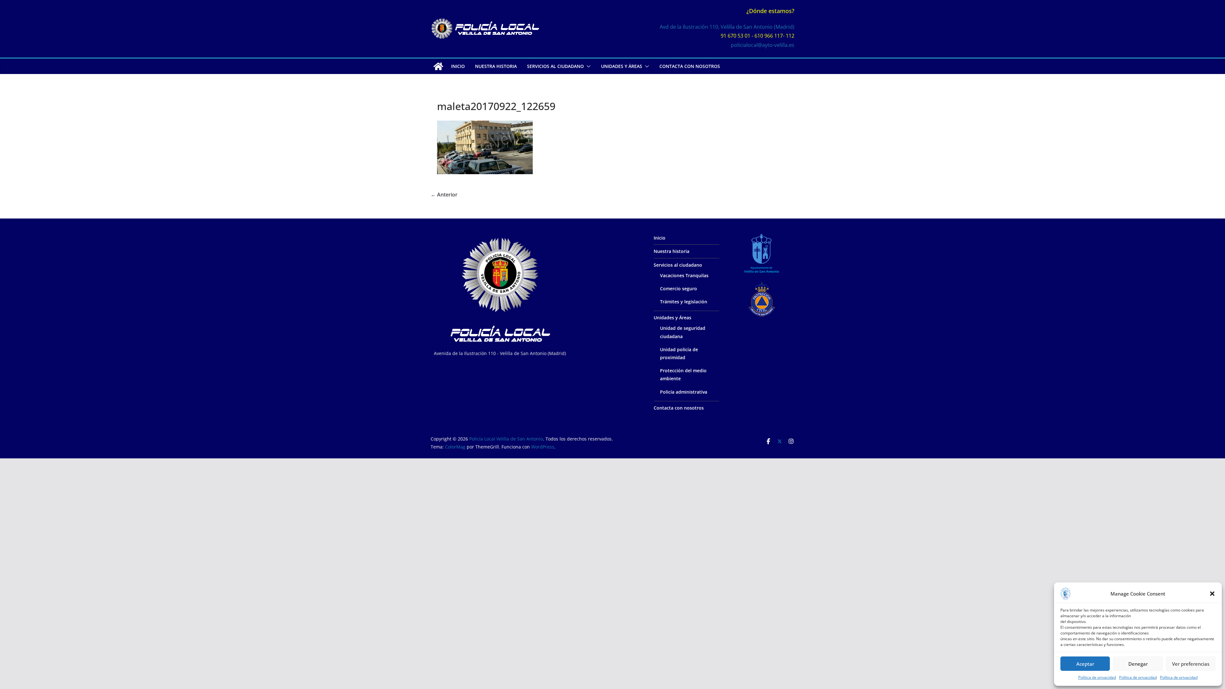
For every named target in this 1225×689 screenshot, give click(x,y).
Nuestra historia (496, 66)
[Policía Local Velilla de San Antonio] (438, 66)
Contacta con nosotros (689, 66)
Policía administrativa (683, 392)
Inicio (458, 66)
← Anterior (444, 194)
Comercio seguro (678, 288)
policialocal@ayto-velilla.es (762, 44)
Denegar (1138, 664)
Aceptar (1085, 664)
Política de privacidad (1097, 677)
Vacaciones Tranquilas (684, 275)
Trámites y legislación (683, 302)
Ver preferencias (1190, 664)
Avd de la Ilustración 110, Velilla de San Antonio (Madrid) (727, 26)
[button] (1212, 593)
